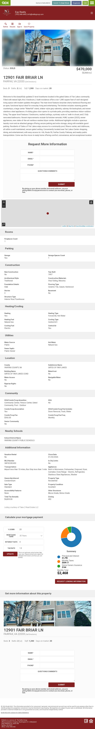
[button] (19, 26)
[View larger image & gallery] (47, 47)
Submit (61, 184)
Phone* (30, 165)
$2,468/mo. (87, 73)
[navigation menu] (92, 3)
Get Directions (30, 82)
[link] (6, 26)
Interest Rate (11, 542)
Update (10, 554)
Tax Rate (11, 548)
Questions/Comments (47, 171)
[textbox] (56, 152)
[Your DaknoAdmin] (5, 3)
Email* (30, 159)
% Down (11, 529)
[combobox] (30, 535)
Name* (30, 152)
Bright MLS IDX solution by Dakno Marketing (15, 712)
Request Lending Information (71, 581)
